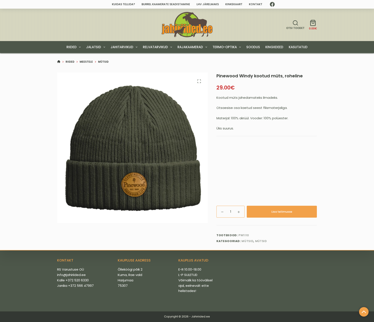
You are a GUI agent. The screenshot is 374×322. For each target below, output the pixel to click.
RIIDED (71, 47)
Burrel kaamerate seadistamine (166, 4)
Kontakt (255, 4)
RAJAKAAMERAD (190, 47)
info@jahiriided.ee (71, 275)
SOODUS (253, 47)
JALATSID (93, 47)
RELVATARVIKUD (155, 47)
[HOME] (58, 61)
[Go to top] (364, 312)
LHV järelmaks (208, 4)
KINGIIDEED (274, 47)
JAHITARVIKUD (122, 47)
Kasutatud (298, 47)
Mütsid (247, 241)
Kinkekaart (233, 4)
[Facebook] (272, 4)
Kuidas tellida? (123, 4)
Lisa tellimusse (281, 212)
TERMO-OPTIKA (225, 47)
